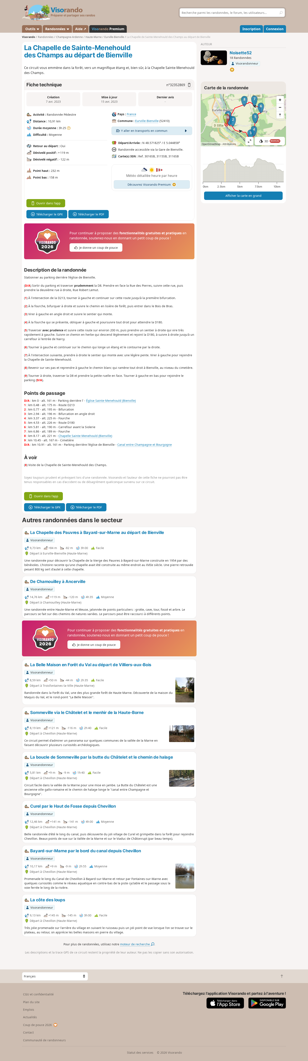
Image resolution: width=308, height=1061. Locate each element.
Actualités (30, 1017)
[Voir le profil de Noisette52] (214, 58)
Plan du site (31, 1002)
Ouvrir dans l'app (48, 203)
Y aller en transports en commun (144, 131)
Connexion (274, 29)
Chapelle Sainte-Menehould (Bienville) (85, 436)
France (131, 114)
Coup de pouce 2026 (37, 1025)
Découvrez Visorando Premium (149, 185)
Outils (30, 29)
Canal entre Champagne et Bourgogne (144, 445)
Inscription (251, 29)
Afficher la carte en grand (243, 196)
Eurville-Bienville (147, 121)
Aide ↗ (80, 29)
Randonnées (55, 29)
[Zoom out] (280, 107)
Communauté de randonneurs (44, 1040)
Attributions (229, 144)
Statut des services (140, 1053)
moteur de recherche (135, 944)
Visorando (28, 37)
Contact (28, 1032)
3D (272, 141)
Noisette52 (241, 52)
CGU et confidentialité (38, 994)
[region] (243, 120)
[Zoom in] (280, 100)
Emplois (28, 1010)
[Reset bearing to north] (280, 115)
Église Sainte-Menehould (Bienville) (111, 401)
